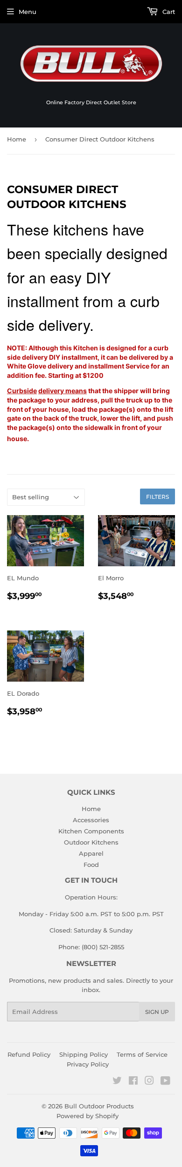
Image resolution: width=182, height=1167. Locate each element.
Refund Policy (28, 1054)
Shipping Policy (83, 1054)
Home (16, 139)
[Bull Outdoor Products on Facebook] (133, 1082)
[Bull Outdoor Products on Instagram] (149, 1082)
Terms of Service (142, 1054)
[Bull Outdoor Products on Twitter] (117, 1082)
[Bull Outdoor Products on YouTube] (165, 1082)
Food (91, 864)
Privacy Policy (88, 1064)
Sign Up (157, 1011)
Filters (157, 496)
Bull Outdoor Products (99, 1106)
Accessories (91, 820)
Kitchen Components (91, 831)
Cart (168, 11)
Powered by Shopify (87, 1116)
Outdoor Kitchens (91, 842)
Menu (27, 11)
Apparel (91, 853)
